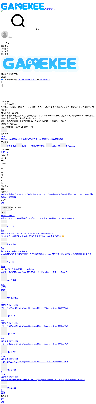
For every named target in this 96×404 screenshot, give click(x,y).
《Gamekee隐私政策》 (27, 80)
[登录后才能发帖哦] (48, 205)
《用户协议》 (44, 80)
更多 (3, 136)
